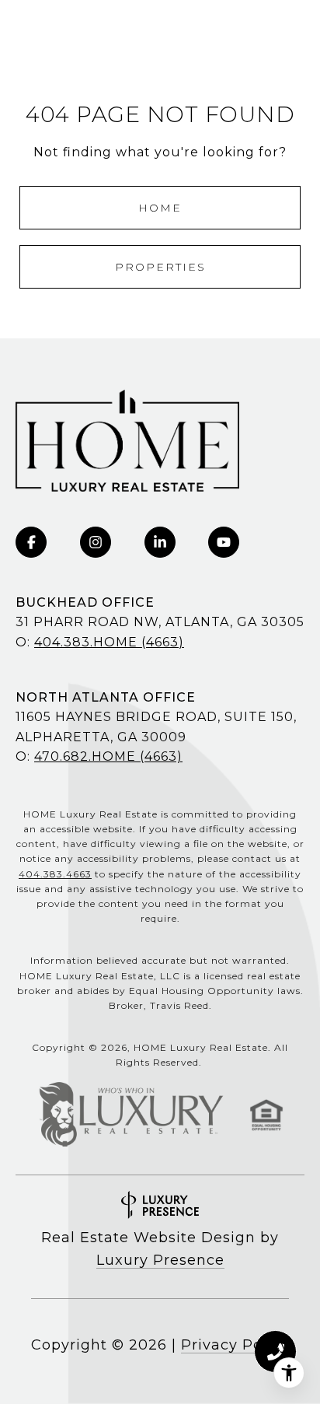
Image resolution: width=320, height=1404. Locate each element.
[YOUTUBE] (223, 542)
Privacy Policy (235, 1344)
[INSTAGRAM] (95, 542)
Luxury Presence (160, 1260)
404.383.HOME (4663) (109, 642)
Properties (160, 267)
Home (160, 208)
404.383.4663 (55, 874)
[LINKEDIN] (160, 542)
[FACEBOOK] (31, 542)
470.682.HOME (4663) (108, 756)
